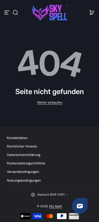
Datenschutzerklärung (23, 155)
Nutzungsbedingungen (24, 180)
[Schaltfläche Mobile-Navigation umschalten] (7, 12)
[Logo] (49, 12)
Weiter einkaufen (49, 102)
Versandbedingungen (23, 172)
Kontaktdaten (17, 138)
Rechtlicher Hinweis (22, 146)
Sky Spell (55, 206)
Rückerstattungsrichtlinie (26, 163)
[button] (15, 12)
